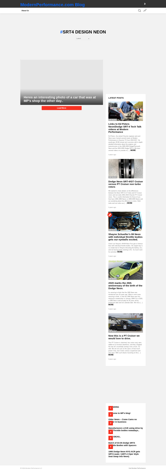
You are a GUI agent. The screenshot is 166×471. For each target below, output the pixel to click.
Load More (61, 108)
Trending (110, 215)
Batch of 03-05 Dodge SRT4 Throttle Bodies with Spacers (122, 444)
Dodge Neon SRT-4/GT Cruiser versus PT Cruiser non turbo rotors (125, 184)
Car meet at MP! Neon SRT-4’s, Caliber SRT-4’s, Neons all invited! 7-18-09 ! (145, 10)
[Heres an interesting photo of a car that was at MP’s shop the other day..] (61, 82)
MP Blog (112, 120)
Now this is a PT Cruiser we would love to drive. (124, 337)
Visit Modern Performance (137, 468)
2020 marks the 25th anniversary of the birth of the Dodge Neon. (125, 286)
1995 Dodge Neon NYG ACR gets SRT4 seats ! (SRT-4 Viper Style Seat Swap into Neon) (124, 454)
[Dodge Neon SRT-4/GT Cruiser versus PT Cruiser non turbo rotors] (125, 168)
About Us (25, 11)
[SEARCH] (139, 10)
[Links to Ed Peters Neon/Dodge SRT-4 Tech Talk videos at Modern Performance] (125, 111)
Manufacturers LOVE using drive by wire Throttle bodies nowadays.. (125, 429)
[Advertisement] (126, 75)
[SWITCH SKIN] (145, 4)
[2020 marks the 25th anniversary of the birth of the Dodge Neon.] (125, 270)
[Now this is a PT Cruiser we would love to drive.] (125, 323)
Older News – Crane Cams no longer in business (122, 420)
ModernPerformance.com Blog (52, 4)
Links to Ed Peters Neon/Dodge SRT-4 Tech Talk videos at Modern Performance (124, 128)
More (133, 150)
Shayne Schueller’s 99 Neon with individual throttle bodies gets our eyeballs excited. (125, 237)
